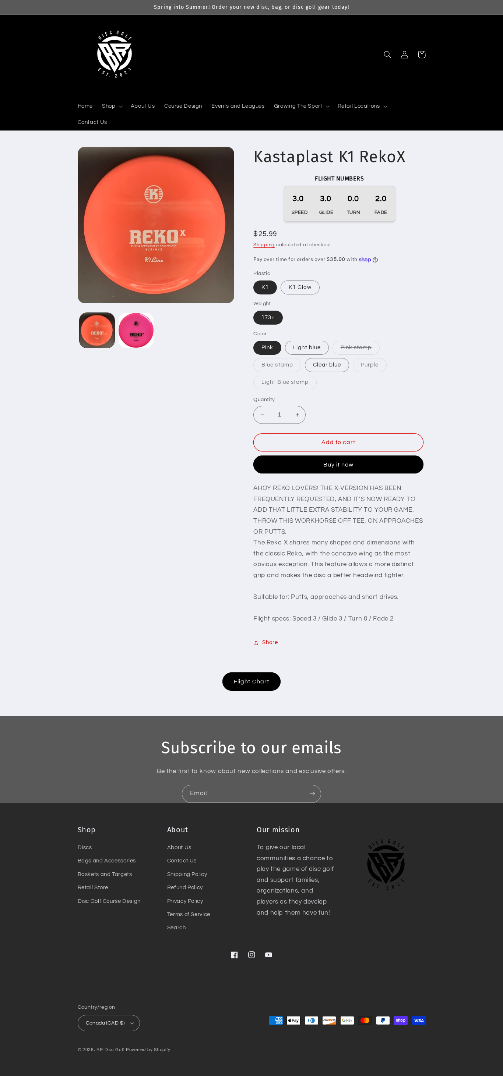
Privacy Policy (185, 901)
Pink (267, 347)
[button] (112, 106)
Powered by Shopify (148, 1050)
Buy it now (338, 465)
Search (176, 927)
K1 (265, 287)
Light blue (307, 347)
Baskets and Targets (105, 874)
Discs (85, 847)
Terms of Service (188, 914)
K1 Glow (300, 287)
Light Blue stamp (289, 384)
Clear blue (327, 365)
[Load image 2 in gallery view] (136, 330)
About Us (179, 847)
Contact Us (182, 861)
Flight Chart (251, 681)
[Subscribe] (312, 794)
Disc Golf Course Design (109, 901)
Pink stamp (360, 349)
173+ (268, 317)
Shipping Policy (187, 874)
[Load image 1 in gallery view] (97, 330)
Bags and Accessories (107, 861)
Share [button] (270, 643)
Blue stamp (281, 367)
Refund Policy (185, 887)
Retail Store (93, 887)
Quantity (264, 399)
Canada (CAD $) (105, 1023)
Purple (374, 367)
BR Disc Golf (110, 1050)
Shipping (264, 245)
